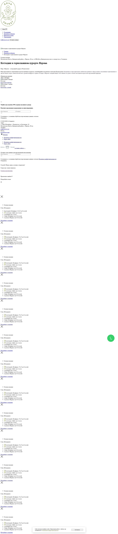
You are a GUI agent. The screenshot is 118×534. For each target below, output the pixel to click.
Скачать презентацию (7, 171)
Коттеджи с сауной (6, 87)
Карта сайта (7, 139)
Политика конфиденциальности (12, 137)
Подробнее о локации (7, 220)
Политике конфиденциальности (47, 116)
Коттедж (7, 77)
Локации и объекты (9, 34)
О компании (7, 32)
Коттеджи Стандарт (6, 82)
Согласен (77, 529)
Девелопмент (7, 37)
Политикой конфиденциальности (50, 530)
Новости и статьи (8, 35)
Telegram (5, 134)
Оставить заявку (14, 40)
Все (2, 77)
